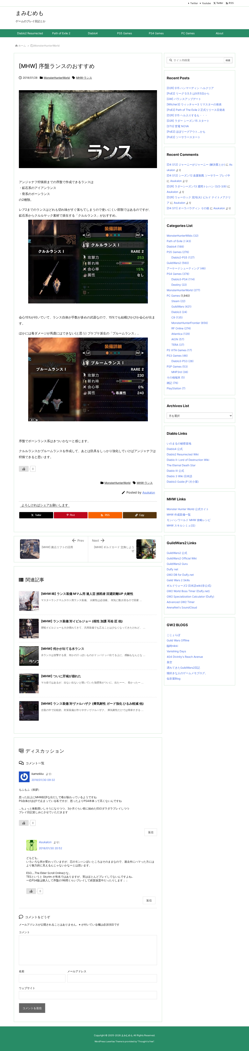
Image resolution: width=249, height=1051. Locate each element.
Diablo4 (175, 246)
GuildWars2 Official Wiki (182, 558)
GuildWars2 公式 (177, 553)
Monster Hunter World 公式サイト (188, 509)
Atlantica (180, 333)
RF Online (181, 328)
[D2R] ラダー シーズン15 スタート (188, 120)
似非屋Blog (174, 678)
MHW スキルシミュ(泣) (181, 525)
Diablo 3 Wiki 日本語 (179, 476)
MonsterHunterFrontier (189, 322)
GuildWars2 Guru (177, 563)
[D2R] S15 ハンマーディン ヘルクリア (190, 88)
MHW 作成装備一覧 (179, 514)
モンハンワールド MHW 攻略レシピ (188, 520)
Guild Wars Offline (178, 640)
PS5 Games (178, 252)
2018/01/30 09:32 (43, 779)
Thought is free (145, 1041)
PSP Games (177, 366)
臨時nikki (172, 645)
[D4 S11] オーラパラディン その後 (188, 208)
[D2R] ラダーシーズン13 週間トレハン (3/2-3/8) (197, 186)
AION (177, 339)
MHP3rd (179, 372)
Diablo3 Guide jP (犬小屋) (183, 481)
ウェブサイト (27, 988)
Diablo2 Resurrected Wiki (183, 454)
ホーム (22, 45)
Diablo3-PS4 (183, 279)
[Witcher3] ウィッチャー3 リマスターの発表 (194, 104)
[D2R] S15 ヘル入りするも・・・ (187, 115)
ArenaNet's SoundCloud (182, 607)
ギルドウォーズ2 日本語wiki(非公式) (189, 585)
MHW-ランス (84, 77)
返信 (150, 832)
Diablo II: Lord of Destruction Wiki (188, 459)
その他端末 (176, 377)
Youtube (206, 3)
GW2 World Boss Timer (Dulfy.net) (188, 591)
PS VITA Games (179, 350)
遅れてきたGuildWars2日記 (183, 667)
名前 (21, 971)
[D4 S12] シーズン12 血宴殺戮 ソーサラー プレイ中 (198, 175)
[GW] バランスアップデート (184, 99)
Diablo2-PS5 (183, 257)
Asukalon (148, 492)
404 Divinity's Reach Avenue (185, 656)
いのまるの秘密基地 (179, 443)
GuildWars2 (178, 263)
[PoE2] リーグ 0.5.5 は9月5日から (188, 93)
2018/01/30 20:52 (50, 848)
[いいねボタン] (24, 469)
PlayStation (176, 388)
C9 (177, 317)
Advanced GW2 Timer (181, 602)
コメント (24, 932)
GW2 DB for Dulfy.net (180, 574)
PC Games (173, 295)
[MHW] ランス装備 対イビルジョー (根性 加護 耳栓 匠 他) (82, 621)
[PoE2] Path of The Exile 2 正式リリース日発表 (196, 109)
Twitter (194, 3)
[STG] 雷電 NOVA (178, 126)
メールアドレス (76, 971)
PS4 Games (178, 273)
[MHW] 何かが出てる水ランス (62, 649)
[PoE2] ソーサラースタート (183, 137)
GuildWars (181, 306)
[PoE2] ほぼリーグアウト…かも (186, 131)
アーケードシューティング (186, 268)
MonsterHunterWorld (47, 45)
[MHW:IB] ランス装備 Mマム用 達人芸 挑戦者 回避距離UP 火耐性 (87, 594)
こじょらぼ (173, 635)
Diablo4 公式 (175, 449)
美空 (169, 662)
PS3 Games (177, 355)
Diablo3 (179, 312)
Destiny (179, 284)
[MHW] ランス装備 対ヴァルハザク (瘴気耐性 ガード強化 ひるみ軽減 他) (92, 703)
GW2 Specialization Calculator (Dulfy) (190, 596)
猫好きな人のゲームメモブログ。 (187, 673)
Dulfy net (172, 569)
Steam (178, 301)
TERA (177, 344)
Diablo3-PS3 (182, 361)
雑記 (172, 382)
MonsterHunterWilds (182, 235)
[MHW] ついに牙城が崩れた (61, 676)
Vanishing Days (176, 651)
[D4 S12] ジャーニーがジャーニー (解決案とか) (196, 164)
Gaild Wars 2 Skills (178, 580)
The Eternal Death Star (181, 465)
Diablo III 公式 (175, 470)
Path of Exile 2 (179, 241)
